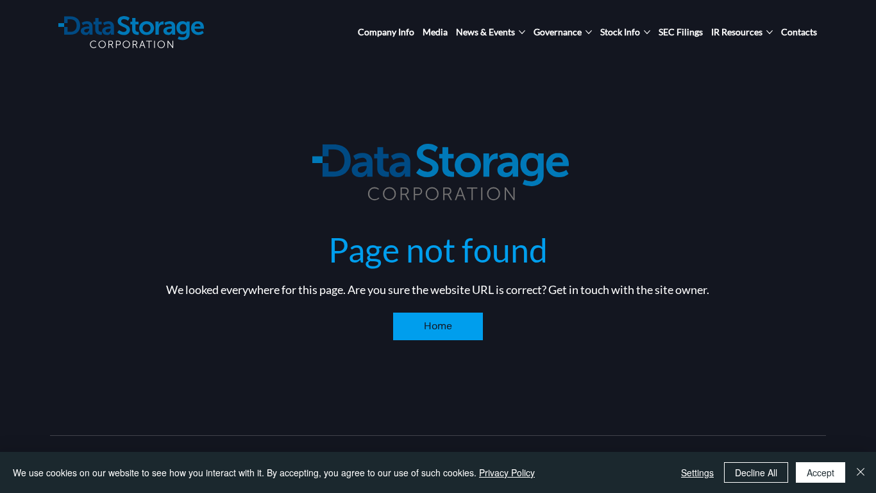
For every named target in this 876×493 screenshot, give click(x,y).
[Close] (860, 472)
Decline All (756, 472)
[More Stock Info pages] (647, 32)
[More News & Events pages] (522, 32)
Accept (820, 472)
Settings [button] (697, 472)
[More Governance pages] (588, 32)
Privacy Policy (507, 472)
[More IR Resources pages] (769, 32)
